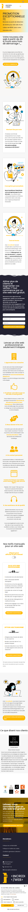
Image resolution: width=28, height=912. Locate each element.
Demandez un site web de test (14, 327)
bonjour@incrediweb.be (10, 870)
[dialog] (14, 898)
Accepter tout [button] (7, 905)
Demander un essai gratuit (13, 825)
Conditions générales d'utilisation (11, 851)
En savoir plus (13, 894)
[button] (26, 759)
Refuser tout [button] (21, 905)
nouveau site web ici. (12, 434)
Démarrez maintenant (14, 613)
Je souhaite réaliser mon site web (14, 718)
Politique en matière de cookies (11, 848)
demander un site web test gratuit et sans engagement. (14, 402)
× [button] (26, 885)
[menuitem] (23, 1)
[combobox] (24, 886)
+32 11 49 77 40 (8, 867)
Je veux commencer (10, 64)
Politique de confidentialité (10, 845)
